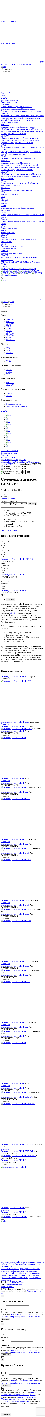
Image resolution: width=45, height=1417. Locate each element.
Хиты (37, 1269)
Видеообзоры (6, 1266)
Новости (5, 1269)
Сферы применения (26, 1269)
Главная (4, 462)
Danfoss (4, 219)
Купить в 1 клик (8, 499)
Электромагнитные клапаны (13, 215)
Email (3, 1340)
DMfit (3, 206)
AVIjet (3, 181)
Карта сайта (6, 1280)
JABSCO (5, 125)
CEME (4, 156)
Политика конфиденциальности (15, 1271)
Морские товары (8, 233)
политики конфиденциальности (24, 1314)
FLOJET (4, 113)
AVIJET (4, 201)
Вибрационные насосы (11, 152)
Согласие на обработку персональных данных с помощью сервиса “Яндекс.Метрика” (21, 1276)
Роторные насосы (27, 127)
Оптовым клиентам (9, 100)
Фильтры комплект (9, 248)
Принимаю (6, 1415)
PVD (3, 226)
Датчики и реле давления (12, 239)
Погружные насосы (9, 122)
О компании (31, 1262)
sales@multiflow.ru (14, 1284)
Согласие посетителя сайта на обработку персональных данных (20, 1273)
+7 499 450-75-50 (8, 457)
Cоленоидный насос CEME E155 (15, 914)
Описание (10, 599)
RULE (3, 145)
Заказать (5, 1319)
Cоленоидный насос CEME (13, 731)
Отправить (6, 1355)
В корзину (32, 504)
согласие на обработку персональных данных (20, 1316)
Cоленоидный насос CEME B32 (14, 575)
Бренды (4, 411)
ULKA (4, 149)
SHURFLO (5, 188)
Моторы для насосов (10, 194)
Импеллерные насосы (10, 127)
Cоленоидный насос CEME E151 (15, 676)
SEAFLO (5, 172)
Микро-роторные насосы (12, 138)
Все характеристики (9, 530)
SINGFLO (5, 161)
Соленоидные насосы (15, 154)
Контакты (5, 104)
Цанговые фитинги (9, 208)
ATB (3, 192)
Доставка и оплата (9, 102)
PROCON (5, 136)
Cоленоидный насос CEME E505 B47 (17, 559)
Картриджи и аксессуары (11, 253)
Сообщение (6, 1345)
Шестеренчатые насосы (33, 131)
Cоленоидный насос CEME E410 (15, 853)
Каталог (22, 1262)
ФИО (3, 1307)
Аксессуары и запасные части (21, 120)
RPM (3, 197)
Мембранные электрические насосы (16, 116)
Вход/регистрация (23, 64)
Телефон (5, 1309)
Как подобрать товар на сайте (27, 1264)
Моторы (4, 199)
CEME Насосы (21, 462)
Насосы (11, 462)
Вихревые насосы (15, 131)
